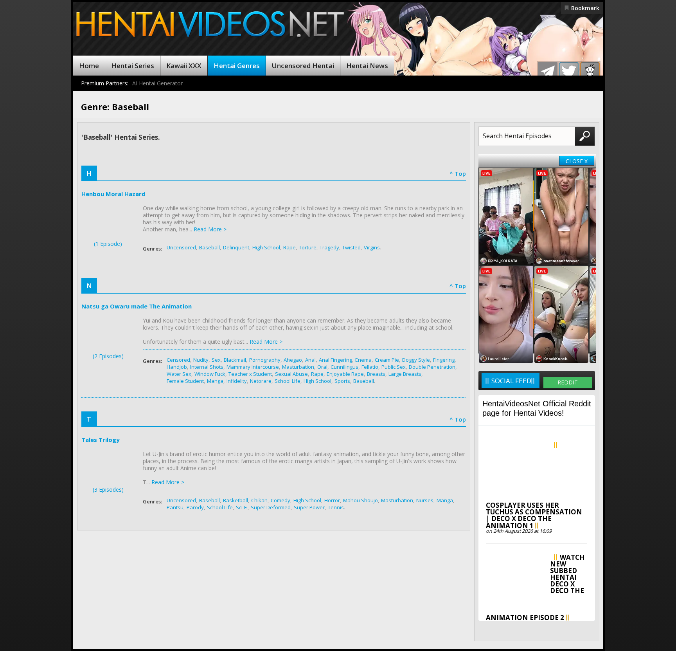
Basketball (235, 500)
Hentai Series (132, 65)
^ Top (457, 173)
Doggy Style (416, 359)
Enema (363, 359)
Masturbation (298, 366)
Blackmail (235, 359)
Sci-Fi (242, 507)
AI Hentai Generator (157, 83)
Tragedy (329, 247)
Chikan (259, 500)
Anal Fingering (335, 359)
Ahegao (293, 359)
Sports (342, 380)
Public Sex (393, 366)
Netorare (260, 380)
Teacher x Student (250, 373)
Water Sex (179, 373)
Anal (310, 359)
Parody (195, 507)
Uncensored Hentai (303, 65)
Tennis (336, 507)
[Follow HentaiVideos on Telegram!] (547, 71)
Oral (322, 366)
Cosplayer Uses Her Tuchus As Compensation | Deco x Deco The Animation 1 (534, 515)
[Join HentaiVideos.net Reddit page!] (590, 71)
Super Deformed (271, 507)
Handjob (177, 366)
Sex (216, 359)
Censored (178, 359)
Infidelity (237, 380)
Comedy (280, 500)
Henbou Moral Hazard (113, 194)
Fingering (444, 359)
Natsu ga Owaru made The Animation (136, 306)
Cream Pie (387, 359)
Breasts (376, 373)
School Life (287, 380)
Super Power (309, 507)
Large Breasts (404, 373)
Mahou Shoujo (360, 500)
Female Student (185, 380)
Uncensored (181, 247)
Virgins (372, 247)
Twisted (351, 247)
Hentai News (367, 65)
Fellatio (369, 366)
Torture (307, 247)
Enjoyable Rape (345, 373)
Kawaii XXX (183, 65)
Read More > (210, 229)
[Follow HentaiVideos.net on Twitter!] (569, 71)
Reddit (567, 382)
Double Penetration (432, 366)
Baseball (209, 247)
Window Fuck (209, 373)
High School (266, 247)
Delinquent (236, 247)
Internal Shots (206, 366)
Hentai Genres (237, 65)
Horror (332, 500)
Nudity (201, 359)
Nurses (424, 500)
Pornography (264, 359)
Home (89, 65)
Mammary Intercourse (253, 366)
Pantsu (175, 507)
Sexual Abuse (291, 373)
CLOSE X (577, 161)
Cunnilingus (344, 366)
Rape (289, 247)
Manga (215, 380)
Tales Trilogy (100, 440)
